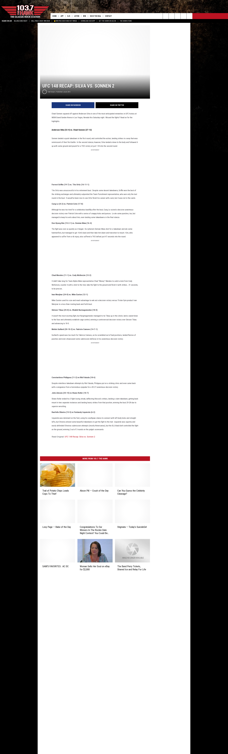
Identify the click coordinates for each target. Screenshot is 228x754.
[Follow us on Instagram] (183, 16)
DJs (68, 16)
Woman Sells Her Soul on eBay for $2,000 (95, 568)
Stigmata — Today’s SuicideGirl (132, 527)
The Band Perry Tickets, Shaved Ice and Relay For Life (131, 568)
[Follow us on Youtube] (189, 16)
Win (84, 16)
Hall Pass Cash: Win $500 (40, 21)
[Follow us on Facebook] (177, 16)
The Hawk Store (126, 21)
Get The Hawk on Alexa (107, 21)
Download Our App (88, 21)
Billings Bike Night (20, 21)
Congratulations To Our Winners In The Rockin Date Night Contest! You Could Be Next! (94, 530)
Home (54, 16)
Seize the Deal (95, 16)
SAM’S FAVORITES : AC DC (55, 566)
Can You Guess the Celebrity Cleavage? (131, 492)
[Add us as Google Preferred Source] (172, 16)
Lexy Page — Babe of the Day (56, 527)
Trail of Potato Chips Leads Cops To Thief (55, 492)
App (62, 16)
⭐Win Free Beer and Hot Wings (65, 21)
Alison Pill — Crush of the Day (94, 490)
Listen (76, 16)
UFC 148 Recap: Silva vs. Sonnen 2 (80, 436)
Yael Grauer (51, 92)
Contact (108, 16)
